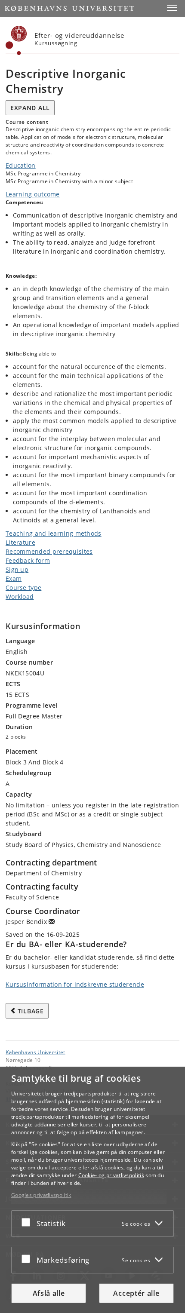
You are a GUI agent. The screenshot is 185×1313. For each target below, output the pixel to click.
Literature (20, 542)
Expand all (30, 108)
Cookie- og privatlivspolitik (111, 1175)
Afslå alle (49, 1293)
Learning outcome (33, 194)
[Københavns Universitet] (16, 40)
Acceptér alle (136, 1293)
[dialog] (92, 1190)
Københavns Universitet (35, 1052)
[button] (172, 7)
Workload (20, 596)
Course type (23, 587)
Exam (14, 578)
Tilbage (31, 1011)
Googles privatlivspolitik (41, 1195)
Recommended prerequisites (49, 551)
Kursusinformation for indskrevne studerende (75, 984)
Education (21, 165)
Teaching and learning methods (54, 533)
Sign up (17, 569)
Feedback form (28, 560)
